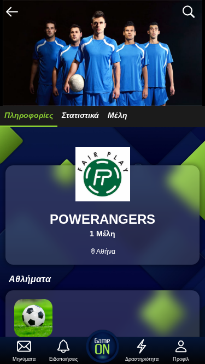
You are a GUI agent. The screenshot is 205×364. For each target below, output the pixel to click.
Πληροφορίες (28, 115)
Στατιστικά (80, 115)
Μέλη (117, 115)
